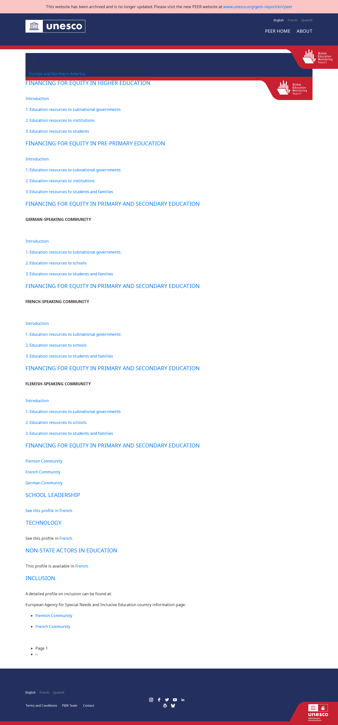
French (292, 20)
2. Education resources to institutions (60, 120)
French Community (42, 472)
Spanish (307, 20)
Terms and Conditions (41, 705)
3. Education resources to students (57, 131)
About (305, 31)
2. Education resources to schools (56, 263)
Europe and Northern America (57, 74)
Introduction (37, 98)
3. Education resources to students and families (69, 191)
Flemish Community (43, 461)
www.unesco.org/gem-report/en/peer (257, 6)
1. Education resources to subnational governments (73, 109)
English (279, 20)
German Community (44, 483)
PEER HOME (277, 31)
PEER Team (69, 705)
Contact (88, 705)
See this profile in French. (49, 510)
